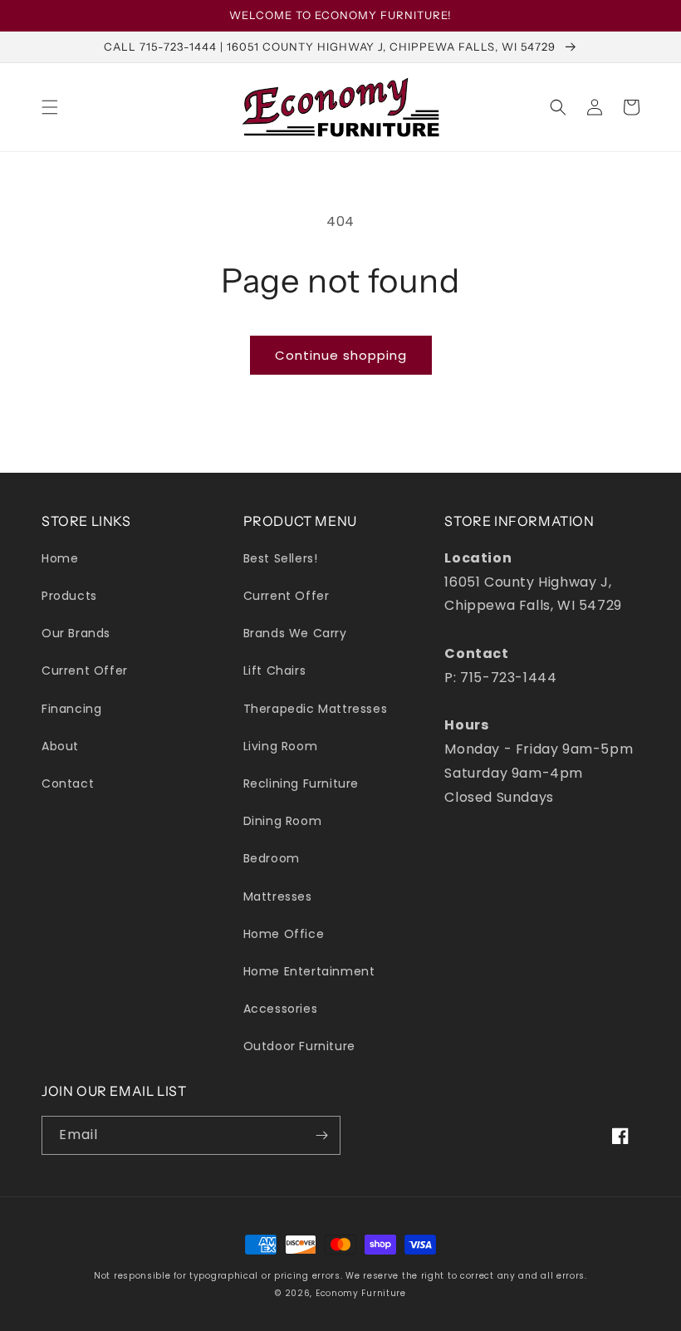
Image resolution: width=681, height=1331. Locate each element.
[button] (50, 107)
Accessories (280, 1008)
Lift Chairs (274, 670)
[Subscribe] (321, 1135)
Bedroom (271, 858)
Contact (68, 783)
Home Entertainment (309, 971)
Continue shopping (341, 355)
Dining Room (282, 821)
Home (60, 558)
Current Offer (85, 670)
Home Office (284, 934)
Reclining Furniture (301, 783)
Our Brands (76, 633)
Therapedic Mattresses (315, 708)
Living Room (280, 746)
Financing (71, 708)
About (60, 746)
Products (69, 595)
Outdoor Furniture (299, 1046)
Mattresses (277, 896)
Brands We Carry (295, 633)
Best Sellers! (280, 558)
